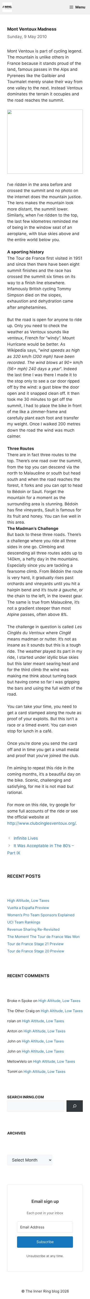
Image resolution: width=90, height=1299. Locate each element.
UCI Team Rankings (23, 922)
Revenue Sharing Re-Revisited (33, 929)
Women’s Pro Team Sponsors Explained (40, 915)
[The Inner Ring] (7, 7)
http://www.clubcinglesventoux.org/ (41, 823)
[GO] (74, 1106)
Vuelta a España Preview (28, 907)
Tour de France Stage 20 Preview (35, 951)
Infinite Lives (26, 838)
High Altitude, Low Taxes (28, 900)
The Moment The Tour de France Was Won (43, 936)
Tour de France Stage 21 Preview (35, 944)
